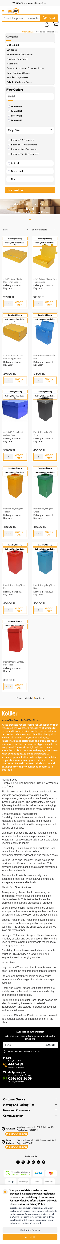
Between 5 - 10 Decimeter (24, 144)
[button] (28, 211)
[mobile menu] (3, 11)
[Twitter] (23, 1162)
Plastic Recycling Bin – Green (44, 510)
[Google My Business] (43, 1162)
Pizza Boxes (13, 63)
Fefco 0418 (16, 120)
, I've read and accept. (24, 1051)
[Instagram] (38, 1162)
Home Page (29, 32)
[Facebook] (18, 1162)
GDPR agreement (14, 1051)
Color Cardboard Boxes (18, 73)
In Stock (15, 163)
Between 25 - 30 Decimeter (25, 154)
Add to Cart (19, 303)
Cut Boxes (40, 32)
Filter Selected (15, 190)
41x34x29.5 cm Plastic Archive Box (14, 433)
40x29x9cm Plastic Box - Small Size (45, 280)
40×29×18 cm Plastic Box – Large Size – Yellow (13, 357)
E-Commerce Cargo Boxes (20, 54)
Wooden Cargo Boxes (17, 77)
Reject (17, 1219)
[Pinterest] (28, 1162)
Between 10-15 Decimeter (24, 149)
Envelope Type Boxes (17, 59)
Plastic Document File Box (44, 357)
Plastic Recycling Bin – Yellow (14, 510)
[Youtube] (33, 1162)
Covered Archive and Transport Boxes (25, 68)
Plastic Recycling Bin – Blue (44, 587)
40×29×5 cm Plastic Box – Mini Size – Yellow (12, 280)
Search (52, 18)
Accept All (30, 1237)
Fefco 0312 (16, 115)
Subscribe (50, 1045)
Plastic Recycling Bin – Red (14, 587)
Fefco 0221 (16, 111)
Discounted (17, 171)
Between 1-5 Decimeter (22, 140)
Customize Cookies (30, 1230)
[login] (47, 24)
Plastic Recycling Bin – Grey (44, 433)
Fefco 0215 (16, 106)
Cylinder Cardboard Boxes (19, 82)
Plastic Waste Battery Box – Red (13, 663)
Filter (5, 229)
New (13, 179)
